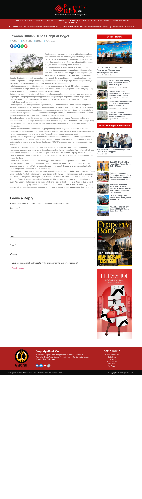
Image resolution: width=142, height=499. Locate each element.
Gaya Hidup (107, 21)
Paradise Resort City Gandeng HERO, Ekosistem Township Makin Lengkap (119, 93)
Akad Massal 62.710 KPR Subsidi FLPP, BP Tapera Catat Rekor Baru (119, 209)
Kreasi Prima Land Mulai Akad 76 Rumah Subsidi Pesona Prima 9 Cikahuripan (120, 104)
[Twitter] (41, 366)
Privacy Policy (27, 373)
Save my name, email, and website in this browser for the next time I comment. (45, 263)
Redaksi (19, 373)
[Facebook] (37, 366)
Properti (17, 21)
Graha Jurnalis (112, 361)
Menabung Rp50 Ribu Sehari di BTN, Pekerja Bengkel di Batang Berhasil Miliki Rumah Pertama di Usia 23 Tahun (120, 188)
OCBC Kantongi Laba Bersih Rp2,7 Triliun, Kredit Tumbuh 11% (120, 198)
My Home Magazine (112, 354)
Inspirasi (98, 21)
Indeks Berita (71, 22)
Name (13, 236)
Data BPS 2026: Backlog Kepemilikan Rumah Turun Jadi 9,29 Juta (120, 164)
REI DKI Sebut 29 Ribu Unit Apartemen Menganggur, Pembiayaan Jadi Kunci (110, 70)
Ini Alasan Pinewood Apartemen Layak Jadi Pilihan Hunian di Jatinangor (120, 114)
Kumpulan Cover (57, 373)
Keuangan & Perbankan (54, 21)
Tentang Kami (12, 373)
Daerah (90, 21)
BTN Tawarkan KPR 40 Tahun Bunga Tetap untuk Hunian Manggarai (113, 151)
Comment (15, 208)
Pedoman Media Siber (44, 373)
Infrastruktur (28, 21)
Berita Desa (112, 357)
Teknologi (117, 21)
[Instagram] (48, 366)
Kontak (35, 373)
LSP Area (112, 359)
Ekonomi (39, 21)
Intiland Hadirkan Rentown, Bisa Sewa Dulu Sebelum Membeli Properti (78, 26)
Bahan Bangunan (72, 21)
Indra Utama (111, 364)
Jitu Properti (112, 366)
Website (13, 254)
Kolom (126, 21)
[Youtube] (45, 366)
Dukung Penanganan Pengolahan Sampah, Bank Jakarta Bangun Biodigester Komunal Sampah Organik (121, 176)
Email (13, 245)
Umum (83, 21)
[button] (12, 46)
